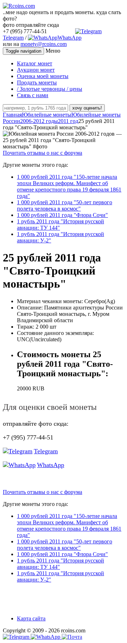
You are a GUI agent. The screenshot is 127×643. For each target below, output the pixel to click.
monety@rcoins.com (43, 44)
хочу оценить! (87, 108)
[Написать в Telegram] (17, 637)
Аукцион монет (36, 70)
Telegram (46, 451)
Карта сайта (31, 618)
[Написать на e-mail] (72, 635)
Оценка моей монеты (42, 76)
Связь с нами (32, 95)
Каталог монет (34, 63)
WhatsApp (69, 38)
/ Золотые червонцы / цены (49, 89)
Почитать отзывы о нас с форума (42, 153)
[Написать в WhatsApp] (46, 637)
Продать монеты (37, 82)
